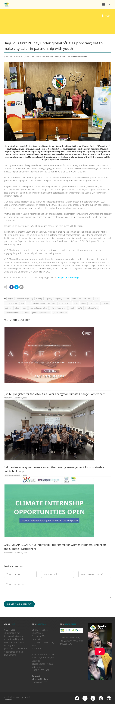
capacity (49, 298)
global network (65, 303)
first (22, 303)
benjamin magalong (24, 298)
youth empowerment (41, 312)
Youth (26, 312)
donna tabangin (11, 303)
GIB (28, 303)
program (105, 303)
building (39, 298)
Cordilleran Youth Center (82, 298)
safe (24, 308)
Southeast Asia (91, 308)
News (62, 56)
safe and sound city (58, 308)
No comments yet (79, 56)
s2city (17, 308)
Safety (72, 308)
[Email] (21, 287)
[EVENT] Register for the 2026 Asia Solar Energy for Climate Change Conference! (54, 394)
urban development (13, 312)
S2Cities (8, 308)
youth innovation (60, 312)
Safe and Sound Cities (38, 308)
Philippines (94, 303)
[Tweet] (16, 287)
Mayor (83, 303)
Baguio (10, 298)
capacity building (62, 298)
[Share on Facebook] (11, 287)
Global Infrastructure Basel (44, 303)
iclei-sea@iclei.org (40, 679)
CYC (97, 298)
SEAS (80, 308)
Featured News (52, 56)
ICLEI (76, 303)
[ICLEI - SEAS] (6, 4)
